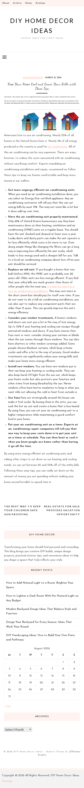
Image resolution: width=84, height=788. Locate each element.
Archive (17, 3)
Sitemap (40, 3)
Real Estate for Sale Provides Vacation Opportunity (62, 510)
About (5, 3)
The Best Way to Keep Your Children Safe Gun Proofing (22, 510)
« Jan (7, 706)
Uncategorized (33, 78)
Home (28, 3)
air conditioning (57, 146)
